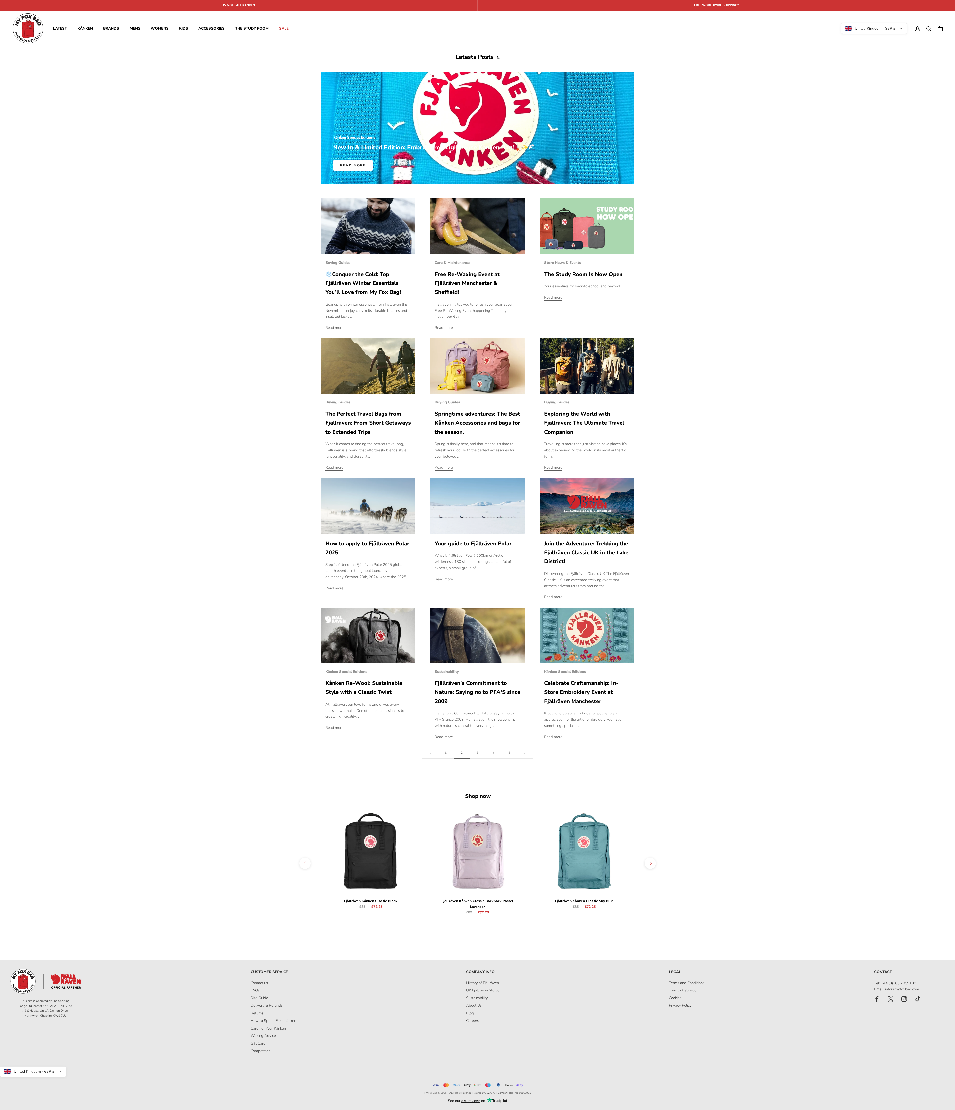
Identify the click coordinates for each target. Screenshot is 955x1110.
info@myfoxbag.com (902, 989)
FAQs (255, 990)
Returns (257, 1013)
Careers (472, 1020)
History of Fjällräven (482, 982)
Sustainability (477, 997)
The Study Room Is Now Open (583, 274)
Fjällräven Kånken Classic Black (370, 901)
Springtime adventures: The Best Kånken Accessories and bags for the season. (477, 423)
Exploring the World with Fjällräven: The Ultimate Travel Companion (584, 423)
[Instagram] (904, 999)
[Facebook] (877, 999)
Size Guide (259, 997)
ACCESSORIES (211, 28)
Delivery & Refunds (267, 1005)
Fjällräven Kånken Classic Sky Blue (584, 901)
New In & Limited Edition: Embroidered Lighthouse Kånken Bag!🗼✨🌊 (434, 147)
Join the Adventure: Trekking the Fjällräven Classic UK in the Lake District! (586, 552)
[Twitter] (891, 999)
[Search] (929, 28)
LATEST (60, 28)
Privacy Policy (680, 1005)
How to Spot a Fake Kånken (273, 1020)
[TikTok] (918, 999)
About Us (474, 1005)
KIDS (183, 28)
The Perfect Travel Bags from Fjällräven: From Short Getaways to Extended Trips (368, 423)
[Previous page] (430, 753)
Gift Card (258, 1043)
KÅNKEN (85, 28)
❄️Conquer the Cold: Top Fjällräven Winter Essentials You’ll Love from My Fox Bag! (363, 283)
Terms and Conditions (686, 982)
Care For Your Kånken (268, 1028)
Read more (353, 165)
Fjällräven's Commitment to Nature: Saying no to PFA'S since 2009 (477, 692)
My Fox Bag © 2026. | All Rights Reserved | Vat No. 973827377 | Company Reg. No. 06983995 (477, 1093)
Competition (260, 1050)
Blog (470, 1013)
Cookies (675, 997)
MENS (135, 28)
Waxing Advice (263, 1035)
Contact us (259, 982)
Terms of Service (682, 990)
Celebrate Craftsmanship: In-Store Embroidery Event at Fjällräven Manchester (581, 692)
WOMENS (160, 28)
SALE (284, 28)
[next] (650, 863)
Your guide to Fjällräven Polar (473, 543)
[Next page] (525, 753)
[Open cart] (940, 28)
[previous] (304, 863)
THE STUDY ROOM (252, 28)
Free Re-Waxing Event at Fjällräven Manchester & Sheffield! (467, 283)
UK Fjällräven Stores (482, 990)
